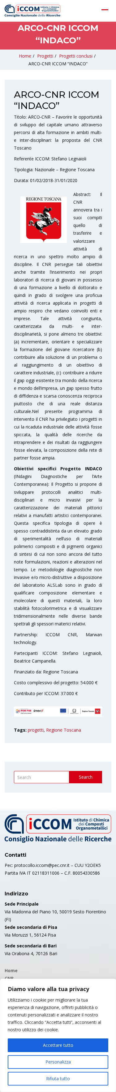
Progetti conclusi (75, 56)
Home (25, 56)
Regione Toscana (63, 730)
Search (85, 777)
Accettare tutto (58, 1045)
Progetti (45, 56)
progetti (36, 730)
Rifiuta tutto (58, 1078)
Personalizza (58, 1062)
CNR (9, 978)
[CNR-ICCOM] (32, 11)
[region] (58, 1035)
